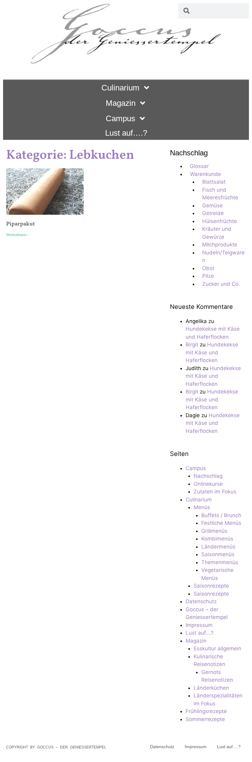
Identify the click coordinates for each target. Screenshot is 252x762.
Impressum (199, 625)
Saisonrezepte (211, 586)
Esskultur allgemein (217, 648)
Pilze (208, 276)
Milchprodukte (219, 244)
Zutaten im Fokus (215, 492)
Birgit (192, 344)
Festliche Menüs (221, 523)
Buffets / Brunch (221, 515)
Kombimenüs (217, 539)
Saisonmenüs (217, 554)
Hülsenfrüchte (219, 221)
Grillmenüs (214, 531)
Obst (208, 268)
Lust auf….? (126, 133)
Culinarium (120, 87)
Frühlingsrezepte (206, 711)
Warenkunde (205, 174)
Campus (120, 118)
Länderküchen (211, 688)
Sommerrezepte (205, 719)
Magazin (121, 103)
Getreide (213, 213)
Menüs (202, 507)
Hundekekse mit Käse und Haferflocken (212, 352)
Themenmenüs (219, 562)
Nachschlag (208, 476)
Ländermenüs (218, 547)
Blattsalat (214, 182)
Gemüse (212, 205)
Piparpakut (20, 224)
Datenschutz (201, 601)
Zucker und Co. (221, 284)
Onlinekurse (208, 484)
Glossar (199, 166)
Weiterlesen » (17, 235)
